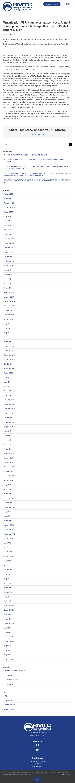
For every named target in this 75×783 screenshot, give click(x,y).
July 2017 (7, 324)
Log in (6, 696)
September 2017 (9, 315)
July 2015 (7, 431)
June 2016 (7, 382)
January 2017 (9, 351)
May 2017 (7, 333)
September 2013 (9, 507)
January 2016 (9, 404)
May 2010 (7, 579)
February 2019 (9, 239)
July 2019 (7, 216)
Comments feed (9, 705)
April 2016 (7, 391)
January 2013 (9, 525)
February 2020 (9, 203)
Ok (37, 779)
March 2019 (8, 234)
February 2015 (9, 453)
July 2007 (7, 628)
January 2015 (9, 458)
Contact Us (37, 764)
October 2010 (8, 570)
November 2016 (9, 359)
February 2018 (9, 292)
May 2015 (7, 440)
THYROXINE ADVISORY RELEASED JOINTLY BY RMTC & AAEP (25, 155)
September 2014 (9, 476)
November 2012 (9, 534)
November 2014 (9, 467)
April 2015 (7, 444)
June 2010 (7, 574)
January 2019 (9, 243)
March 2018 (8, 288)
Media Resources (37, 766)
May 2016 (7, 386)
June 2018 (7, 275)
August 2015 (8, 427)
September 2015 (9, 422)
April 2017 (7, 337)
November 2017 (9, 306)
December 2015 (9, 409)
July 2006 (7, 650)
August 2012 (8, 538)
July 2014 (7, 485)
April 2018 (7, 283)
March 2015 (8, 449)
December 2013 (9, 498)
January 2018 (9, 297)
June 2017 (7, 328)
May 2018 (7, 279)
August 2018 (8, 266)
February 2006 (9, 659)
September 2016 (9, 368)
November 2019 (9, 207)
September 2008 (9, 610)
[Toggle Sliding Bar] (66, 4)
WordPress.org (9, 709)
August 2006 (8, 646)
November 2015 (9, 413)
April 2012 (7, 547)
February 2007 (9, 637)
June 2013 (7, 516)
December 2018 (9, 248)
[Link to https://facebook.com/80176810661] (37, 745)
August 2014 (8, 480)
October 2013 (8, 503)
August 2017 (8, 319)
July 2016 (7, 377)
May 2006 (7, 655)
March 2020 (8, 198)
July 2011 (7, 561)
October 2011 (8, 552)
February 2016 (9, 400)
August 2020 (8, 194)
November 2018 (9, 252)
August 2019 (8, 212)
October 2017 (8, 310)
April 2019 (7, 230)
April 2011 (7, 565)
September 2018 (9, 261)
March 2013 (8, 521)
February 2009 (9, 606)
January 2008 (9, 623)
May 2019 (7, 225)
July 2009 (7, 597)
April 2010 (7, 583)
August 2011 (8, 556)
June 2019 (7, 221)
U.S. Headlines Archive (12, 680)
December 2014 (9, 462)
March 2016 (8, 395)
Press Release (9, 675)
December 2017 (9, 301)
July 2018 (7, 270)
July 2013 (7, 512)
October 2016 (8, 364)
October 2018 (8, 257)
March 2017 (8, 342)
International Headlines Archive (14, 671)
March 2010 (8, 588)
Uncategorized (9, 684)
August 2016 (8, 373)
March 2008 (8, 619)
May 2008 (7, 614)
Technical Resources (37, 761)
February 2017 (9, 346)
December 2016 (9, 355)
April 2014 (7, 489)
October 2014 (8, 471)
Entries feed (8, 700)
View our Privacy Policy (66, 774)
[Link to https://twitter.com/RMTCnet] (37, 749)
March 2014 (8, 494)
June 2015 (7, 436)
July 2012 (7, 543)
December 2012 (9, 529)
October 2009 (8, 592)
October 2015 (8, 418)
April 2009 (7, 601)
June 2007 (7, 632)
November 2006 (9, 641)
